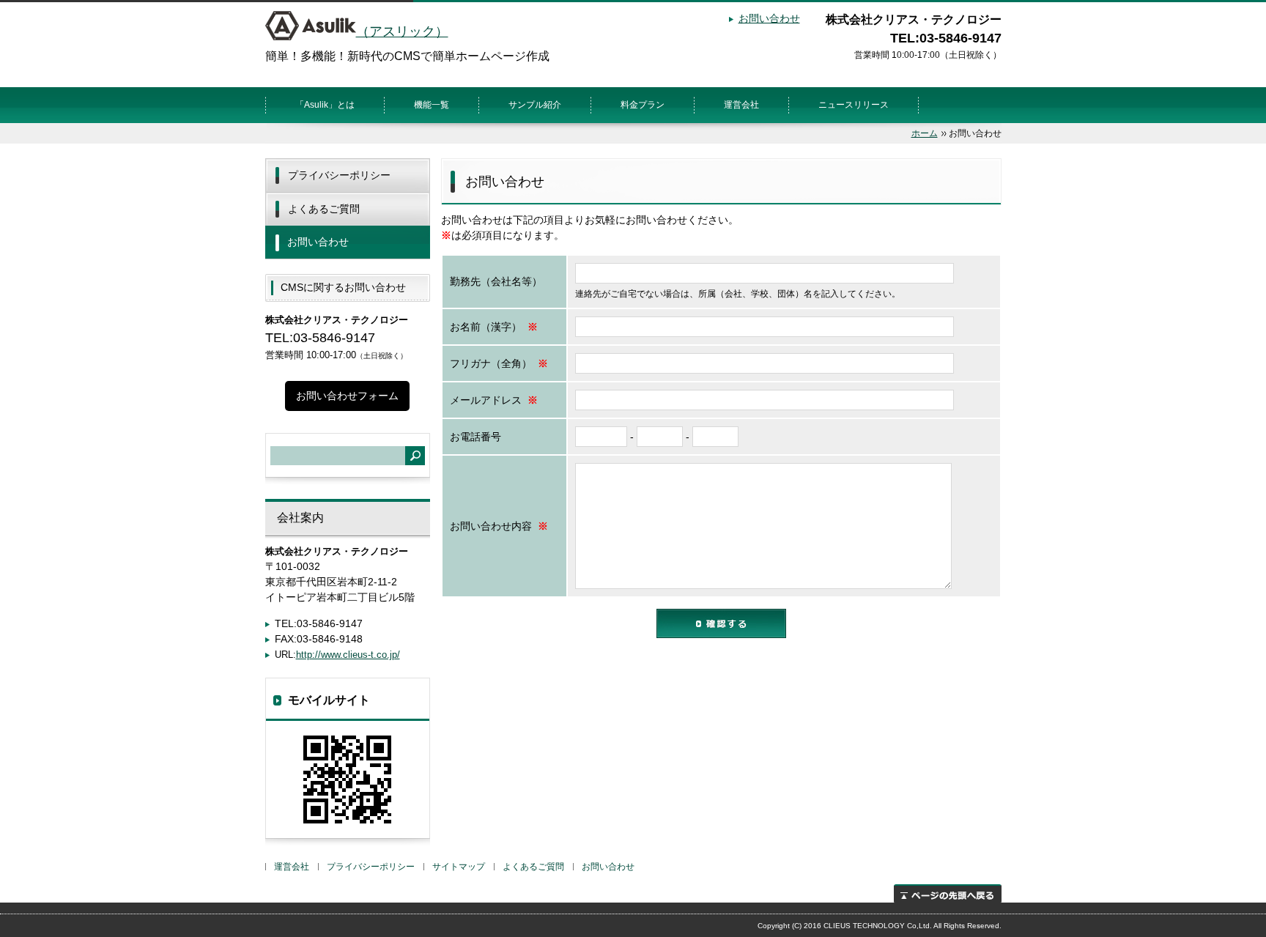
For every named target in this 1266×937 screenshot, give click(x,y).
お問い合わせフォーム (347, 395)
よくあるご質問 (324, 209)
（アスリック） (402, 31)
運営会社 (741, 105)
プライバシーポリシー (339, 175)
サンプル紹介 (534, 105)
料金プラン (643, 105)
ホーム (924, 133)
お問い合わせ (769, 18)
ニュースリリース (853, 105)
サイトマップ (458, 867)
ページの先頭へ (948, 893)
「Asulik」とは (325, 105)
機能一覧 (431, 105)
